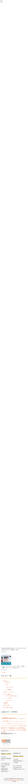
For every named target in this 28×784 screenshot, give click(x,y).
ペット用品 (8, 698)
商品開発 (6, 702)
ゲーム (10, 723)
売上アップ (5, 728)
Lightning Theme (16, 779)
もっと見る (3, 672)
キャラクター (20, 721)
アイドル (24, 718)
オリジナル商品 (7, 694)
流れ (7, 730)
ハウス (8, 725)
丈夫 (21, 725)
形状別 (18, 728)
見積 (24, 730)
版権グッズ (15, 730)
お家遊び (21, 718)
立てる (20, 730)
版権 (12, 730)
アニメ (2, 721)
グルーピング (5, 723)
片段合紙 (9, 730)
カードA (13, 721)
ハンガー (10, 725)
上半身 (24, 725)
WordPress (10, 779)
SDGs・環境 (6, 705)
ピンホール (14, 725)
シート (18, 723)
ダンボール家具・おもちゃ (12, 695)
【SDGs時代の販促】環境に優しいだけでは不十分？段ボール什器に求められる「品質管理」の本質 (13, 649)
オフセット (8, 721)
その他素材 (8, 689)
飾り (5, 731)
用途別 (18, 730)
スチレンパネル (9, 687)
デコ (24, 723)
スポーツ (21, 723)
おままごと (18, 718)
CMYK (5, 718)
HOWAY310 (12, 718)
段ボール (8, 682)
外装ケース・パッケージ (9, 692)
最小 (25, 728)
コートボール (14, 723)
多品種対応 (12, 728)
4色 (1, 718)
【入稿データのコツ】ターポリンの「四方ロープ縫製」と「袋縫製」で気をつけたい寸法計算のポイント (13, 667)
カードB (16, 721)
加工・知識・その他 (8, 707)
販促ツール (6, 681)
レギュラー (18, 725)
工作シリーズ (9, 700)
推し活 (22, 728)
